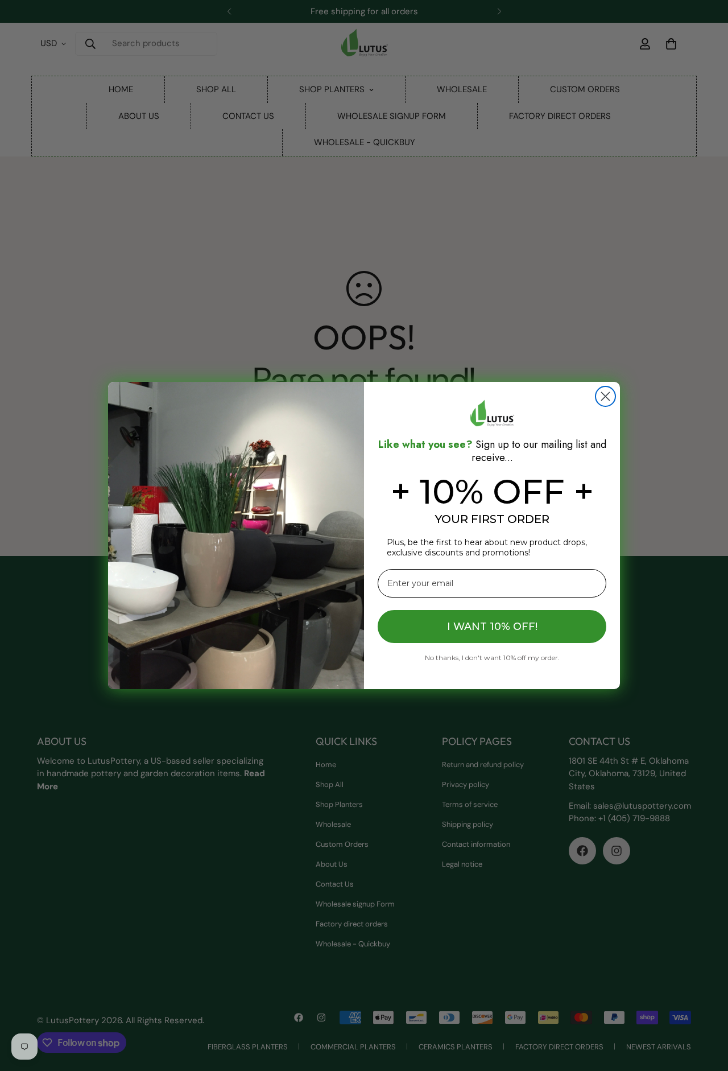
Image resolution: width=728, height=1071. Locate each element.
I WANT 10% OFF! (492, 626)
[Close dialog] (605, 396)
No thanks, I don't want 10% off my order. (492, 657)
